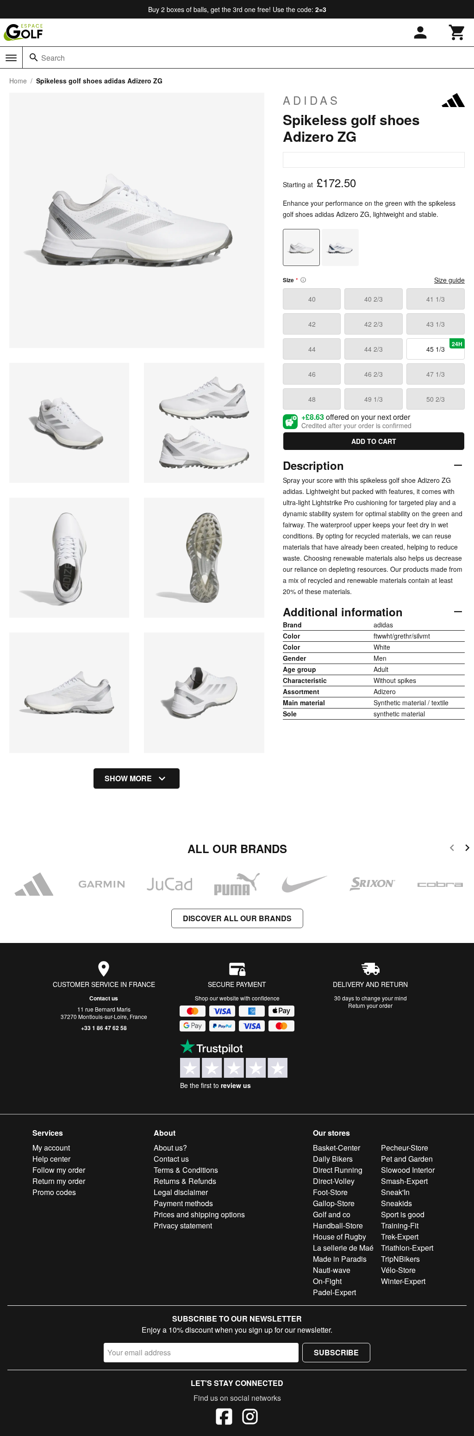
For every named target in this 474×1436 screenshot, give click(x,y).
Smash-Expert (404, 1181)
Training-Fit (399, 1225)
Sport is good (402, 1214)
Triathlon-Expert (407, 1247)
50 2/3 (435, 399)
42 (312, 324)
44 (312, 349)
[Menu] (11, 58)
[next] (467, 849)
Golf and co (331, 1214)
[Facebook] (224, 1418)
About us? (170, 1147)
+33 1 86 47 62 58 (104, 1028)
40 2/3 (373, 299)
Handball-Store (338, 1225)
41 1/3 (435, 299)
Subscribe (336, 1352)
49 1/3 (373, 399)
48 (312, 399)
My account (51, 1147)
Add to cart (373, 441)
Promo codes (54, 1192)
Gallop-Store (334, 1203)
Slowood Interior (408, 1169)
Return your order (370, 1005)
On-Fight (327, 1281)
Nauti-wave (331, 1270)
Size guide (449, 280)
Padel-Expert (334, 1292)
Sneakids (396, 1203)
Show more (128, 778)
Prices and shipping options (199, 1214)
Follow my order (58, 1169)
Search (53, 57)
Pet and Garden (407, 1158)
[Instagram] (250, 1418)
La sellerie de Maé (343, 1247)
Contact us (103, 998)
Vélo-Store (398, 1270)
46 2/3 (373, 374)
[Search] (33, 57)
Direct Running (337, 1169)
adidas (311, 100)
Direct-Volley (334, 1181)
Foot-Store (330, 1192)
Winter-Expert (403, 1281)
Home (18, 80)
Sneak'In (395, 1192)
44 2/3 (373, 349)
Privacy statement (183, 1225)
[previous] (452, 849)
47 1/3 (435, 374)
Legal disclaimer (181, 1192)
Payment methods (183, 1203)
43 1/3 (435, 324)
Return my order (58, 1181)
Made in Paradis (340, 1258)
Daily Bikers (333, 1158)
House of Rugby (339, 1236)
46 (312, 374)
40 (312, 299)
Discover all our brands (237, 918)
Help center (51, 1158)
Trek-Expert (399, 1236)
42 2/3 (373, 324)
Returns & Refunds (185, 1181)
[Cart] (457, 32)
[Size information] (303, 280)
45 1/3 (444, 347)
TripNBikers (400, 1258)
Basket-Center (336, 1147)
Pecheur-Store (404, 1147)
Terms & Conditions (186, 1169)
